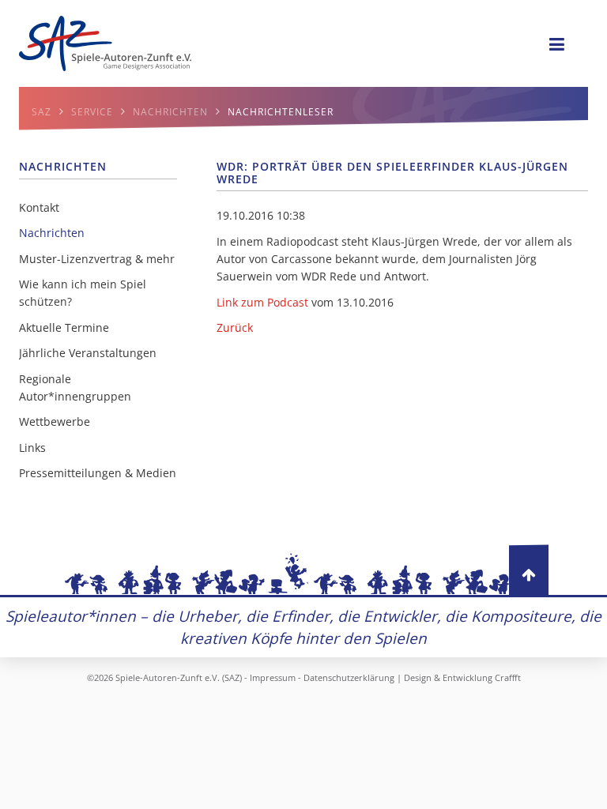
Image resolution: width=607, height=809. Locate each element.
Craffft (508, 677)
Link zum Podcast (262, 302)
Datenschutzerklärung (349, 677)
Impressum (273, 677)
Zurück (235, 327)
